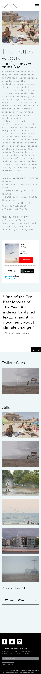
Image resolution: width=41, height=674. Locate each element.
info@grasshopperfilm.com (24, 672)
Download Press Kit (13, 588)
